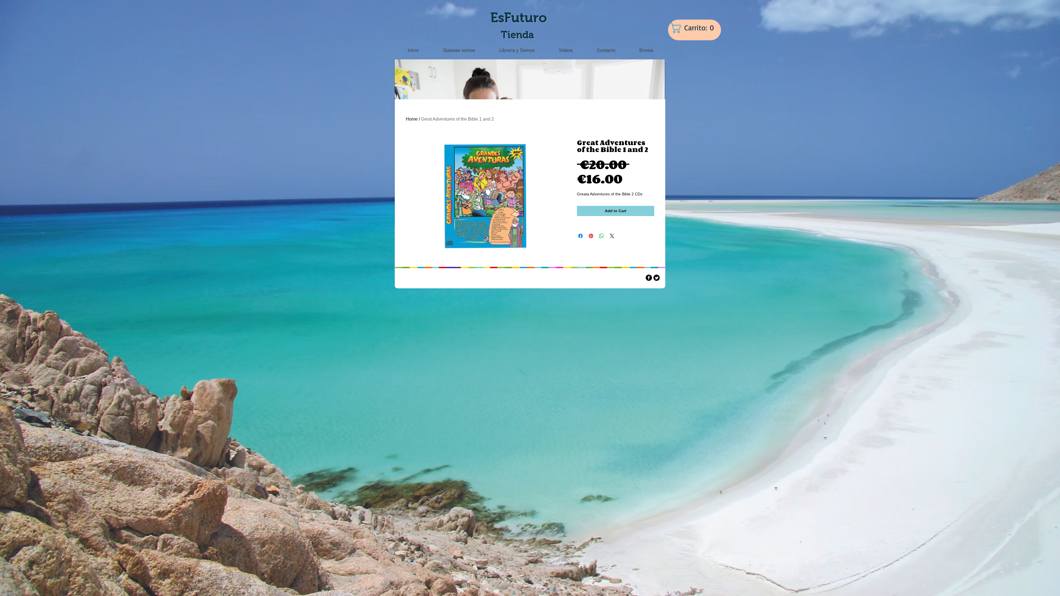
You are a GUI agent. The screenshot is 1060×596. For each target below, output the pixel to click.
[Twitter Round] (656, 278)
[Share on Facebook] (580, 236)
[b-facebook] (649, 278)
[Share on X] (612, 236)
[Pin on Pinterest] (591, 236)
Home (412, 119)
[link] (695, 28)
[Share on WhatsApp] (601, 236)
